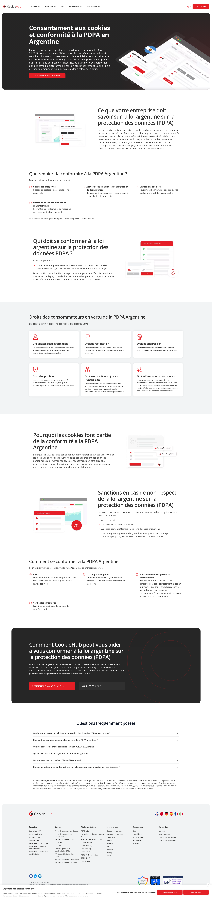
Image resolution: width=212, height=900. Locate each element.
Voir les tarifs (90, 686)
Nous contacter (164, 834)
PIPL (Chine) (85, 861)
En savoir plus (83, 896)
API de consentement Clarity (65, 839)
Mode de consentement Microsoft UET (63, 835)
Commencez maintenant (46, 686)
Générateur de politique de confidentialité (38, 853)
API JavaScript (138, 840)
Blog (134, 831)
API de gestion (138, 837)
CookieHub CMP (35, 831)
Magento (110, 843)
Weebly (109, 853)
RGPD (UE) (85, 831)
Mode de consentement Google (66, 831)
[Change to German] (166, 814)
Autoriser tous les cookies (170, 892)
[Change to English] (157, 814)
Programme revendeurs (167, 837)
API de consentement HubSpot (66, 862)
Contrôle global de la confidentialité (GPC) (62, 850)
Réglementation (88, 827)
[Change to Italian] (181, 814)
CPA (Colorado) (86, 846)
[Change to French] (176, 814)
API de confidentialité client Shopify (64, 855)
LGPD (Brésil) (86, 852)
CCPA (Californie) (87, 842)
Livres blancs (137, 834)
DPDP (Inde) (85, 858)
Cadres (58, 827)
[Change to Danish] (161, 814)
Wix (108, 846)
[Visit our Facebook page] (31, 876)
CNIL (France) (86, 849)
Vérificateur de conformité (38, 843)
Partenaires (92, 6)
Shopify (109, 840)
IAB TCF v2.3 (59, 842)
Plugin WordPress (35, 834)
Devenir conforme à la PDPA (47, 76)
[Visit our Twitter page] (35, 876)
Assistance (136, 843)
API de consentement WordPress (67, 859)
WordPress (111, 837)
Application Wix (34, 837)
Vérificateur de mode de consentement (37, 847)
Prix (62, 6)
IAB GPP (58, 846)
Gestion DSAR (34, 840)
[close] (208, 885)
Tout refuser (196, 892)
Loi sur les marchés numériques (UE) (92, 835)
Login (188, 6)
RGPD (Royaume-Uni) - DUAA (91, 839)
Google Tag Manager (114, 831)
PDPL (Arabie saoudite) (89, 855)
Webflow (110, 850)
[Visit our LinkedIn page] (40, 876)
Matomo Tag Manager (115, 834)
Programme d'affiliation (167, 840)
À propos (162, 831)
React (109, 856)
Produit (34, 6)
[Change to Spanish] (171, 814)
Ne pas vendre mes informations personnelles (136, 892)
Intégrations (112, 827)
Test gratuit (201, 6)
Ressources (74, 6)
